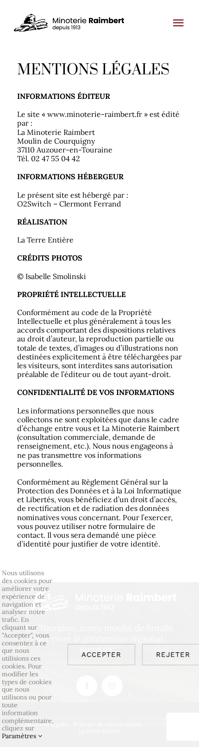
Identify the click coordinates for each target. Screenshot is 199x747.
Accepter (101, 654)
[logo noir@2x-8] (70, 17)
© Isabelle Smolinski (51, 276)
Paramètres (20, 736)
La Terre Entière (45, 239)
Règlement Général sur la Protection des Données (92, 486)
